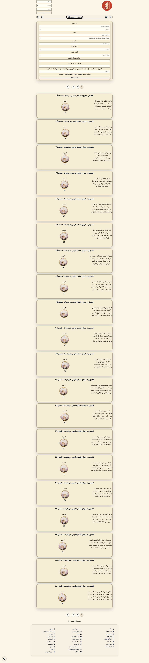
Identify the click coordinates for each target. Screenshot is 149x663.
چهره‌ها (51, 634)
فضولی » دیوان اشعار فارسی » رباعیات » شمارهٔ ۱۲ (74, 379)
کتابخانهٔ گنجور (76, 637)
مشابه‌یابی (109, 644)
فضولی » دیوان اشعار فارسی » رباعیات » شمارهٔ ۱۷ (74, 508)
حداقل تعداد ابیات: (74, 58)
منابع (51, 647)
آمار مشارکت (50, 642)
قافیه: (74, 41)
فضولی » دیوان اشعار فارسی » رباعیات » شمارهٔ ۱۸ (74, 534)
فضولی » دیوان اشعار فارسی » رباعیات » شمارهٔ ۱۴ (74, 431)
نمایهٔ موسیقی (108, 639)
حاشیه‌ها (109, 642)
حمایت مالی (50, 637)
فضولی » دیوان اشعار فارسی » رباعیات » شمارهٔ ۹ (74, 302)
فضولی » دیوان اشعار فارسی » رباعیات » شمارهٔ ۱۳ (74, 405)
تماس (51, 649)
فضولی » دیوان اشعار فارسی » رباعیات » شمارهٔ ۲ (74, 121)
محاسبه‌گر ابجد (75, 642)
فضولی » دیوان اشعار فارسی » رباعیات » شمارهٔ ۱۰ (74, 328)
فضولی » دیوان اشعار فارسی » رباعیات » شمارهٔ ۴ (75, 173)
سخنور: (74, 23)
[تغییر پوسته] (4, 659)
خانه (110, 629)
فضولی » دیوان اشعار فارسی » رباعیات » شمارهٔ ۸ (74, 276)
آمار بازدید (50, 644)
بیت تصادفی (108, 632)
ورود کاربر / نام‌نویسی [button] (76, 17)
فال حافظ (109, 637)
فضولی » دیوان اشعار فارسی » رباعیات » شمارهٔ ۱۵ (74, 457)
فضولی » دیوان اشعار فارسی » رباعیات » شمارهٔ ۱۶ (74, 482)
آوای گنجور (77, 644)
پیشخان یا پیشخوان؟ (74, 649)
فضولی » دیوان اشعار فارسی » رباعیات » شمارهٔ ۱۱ (74, 353)
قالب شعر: (74, 52)
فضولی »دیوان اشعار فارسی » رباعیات (70, 74)
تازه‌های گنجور (108, 647)
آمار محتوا (50, 639)
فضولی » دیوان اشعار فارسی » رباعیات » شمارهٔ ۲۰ (74, 586)
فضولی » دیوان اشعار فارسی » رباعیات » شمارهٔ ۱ (74, 95)
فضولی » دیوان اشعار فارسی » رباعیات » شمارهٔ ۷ (74, 250)
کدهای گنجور (76, 629)
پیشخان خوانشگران (74, 647)
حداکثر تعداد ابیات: (74, 63)
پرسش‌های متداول (48, 632)
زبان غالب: (74, 46)
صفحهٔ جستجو (60, 69)
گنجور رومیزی (76, 632)
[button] (110, 17)
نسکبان (77, 652)
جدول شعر (109, 634)
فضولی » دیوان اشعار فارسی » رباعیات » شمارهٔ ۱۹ (74, 560)
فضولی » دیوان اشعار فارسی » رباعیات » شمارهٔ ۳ (74, 147)
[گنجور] (107, 5)
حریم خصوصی (49, 652)
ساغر (78, 634)
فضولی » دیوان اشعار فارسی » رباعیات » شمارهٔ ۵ (74, 198)
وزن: (74, 32)
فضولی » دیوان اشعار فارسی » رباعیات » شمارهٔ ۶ (74, 224)
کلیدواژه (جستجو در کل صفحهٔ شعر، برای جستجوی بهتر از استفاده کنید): (74, 69)
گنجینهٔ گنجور (76, 639)
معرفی (51, 629)
